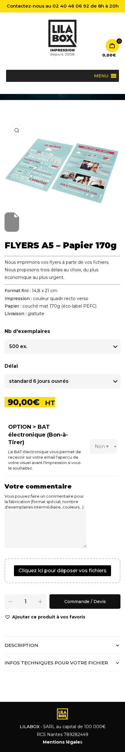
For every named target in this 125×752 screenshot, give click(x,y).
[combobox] (103, 446)
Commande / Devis (85, 601)
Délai (11, 366)
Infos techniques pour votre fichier (56, 663)
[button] (45, 617)
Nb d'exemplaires (27, 331)
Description (21, 645)
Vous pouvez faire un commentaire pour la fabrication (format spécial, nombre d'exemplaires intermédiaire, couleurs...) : (45, 501)
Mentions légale (61, 742)
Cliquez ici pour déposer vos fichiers (62, 570)
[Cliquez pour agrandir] (17, 130)
